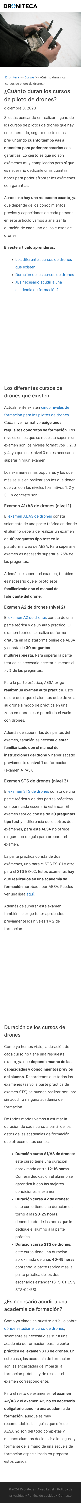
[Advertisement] (40, 339)
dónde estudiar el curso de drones (34, 1328)
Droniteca (12, 77)
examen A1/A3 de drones (30, 516)
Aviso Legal (45, 1489)
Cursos (29, 77)
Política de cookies (41, 1496)
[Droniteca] (20, 6)
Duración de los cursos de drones (44, 274)
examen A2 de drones (27, 617)
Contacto (65, 1496)
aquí (30, 894)
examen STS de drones (28, 791)
